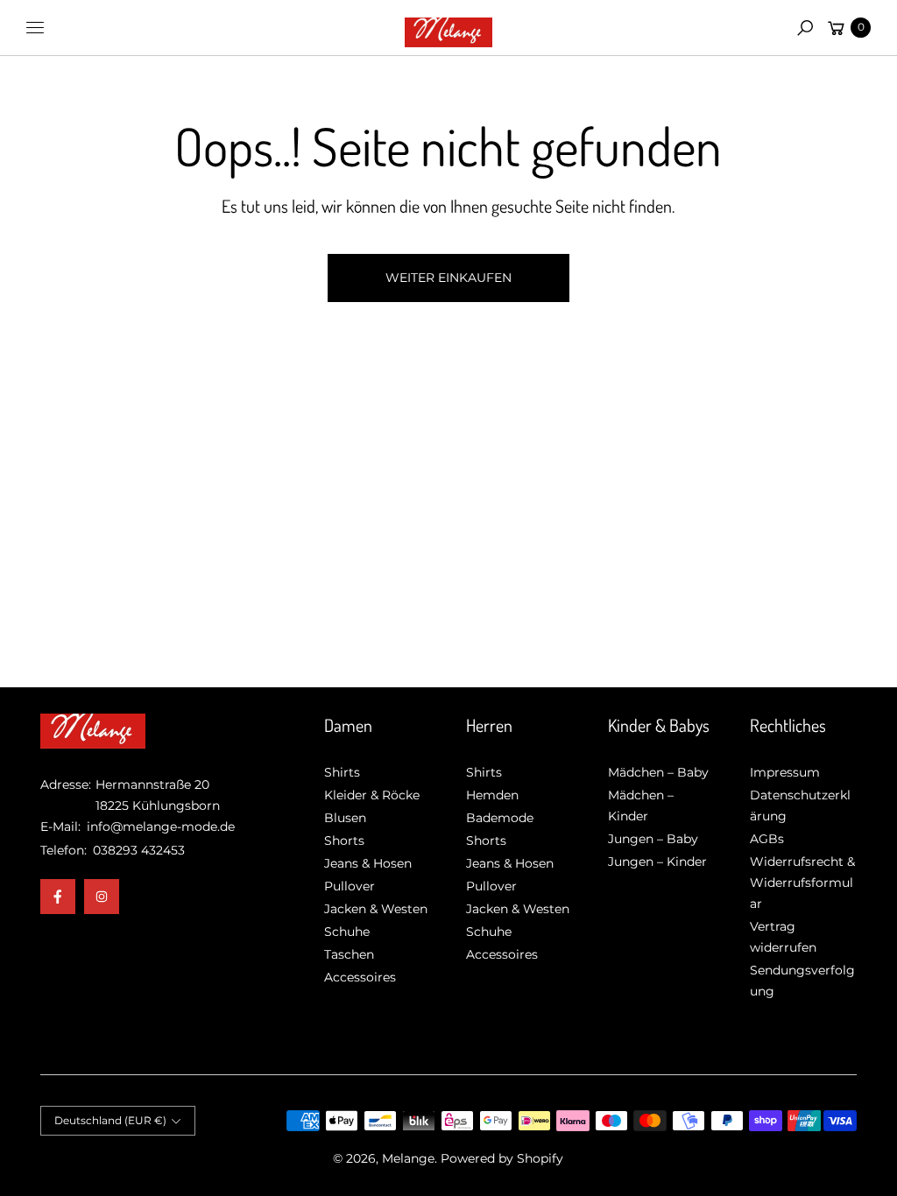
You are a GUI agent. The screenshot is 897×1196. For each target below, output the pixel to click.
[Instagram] (101, 896)
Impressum (785, 772)
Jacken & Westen (375, 909)
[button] (805, 28)
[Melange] (448, 28)
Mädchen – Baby (658, 772)
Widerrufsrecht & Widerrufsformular (802, 882)
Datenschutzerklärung (800, 805)
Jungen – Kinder (657, 861)
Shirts (342, 772)
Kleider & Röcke (372, 795)
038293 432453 (139, 850)
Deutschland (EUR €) (110, 1120)
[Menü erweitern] (35, 28)
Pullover (349, 886)
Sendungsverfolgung (802, 980)
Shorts (344, 840)
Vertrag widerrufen (783, 936)
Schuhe (347, 931)
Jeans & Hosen (368, 863)
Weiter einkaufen (448, 277)
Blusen (345, 818)
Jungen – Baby (653, 839)
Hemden (492, 795)
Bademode (499, 818)
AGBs (767, 839)
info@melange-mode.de (159, 826)
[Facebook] (57, 896)
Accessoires (360, 977)
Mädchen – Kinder (641, 805)
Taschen (349, 954)
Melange (408, 1158)
